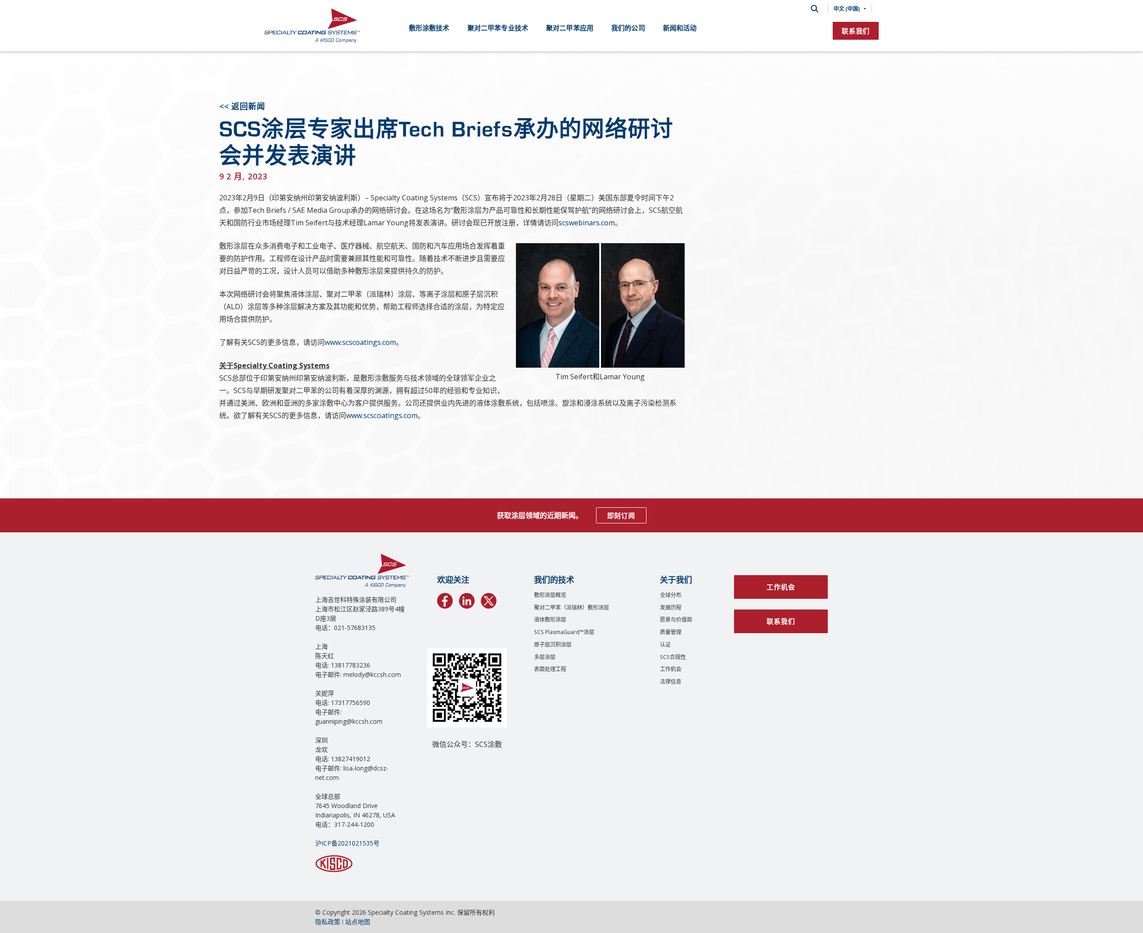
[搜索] (814, 8)
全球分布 (670, 595)
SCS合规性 (673, 657)
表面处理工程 (550, 669)
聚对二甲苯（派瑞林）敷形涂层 (571, 607)
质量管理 (670, 632)
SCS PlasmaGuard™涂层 (564, 632)
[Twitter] (488, 599)
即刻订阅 (621, 515)
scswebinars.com (587, 223)
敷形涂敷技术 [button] (429, 27)
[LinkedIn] (467, 599)
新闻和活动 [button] (680, 27)
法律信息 (670, 681)
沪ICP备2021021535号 (347, 843)
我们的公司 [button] (628, 27)
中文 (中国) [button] (847, 8)
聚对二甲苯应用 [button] (569, 27)
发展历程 (670, 607)
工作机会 (670, 669)
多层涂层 (544, 657)
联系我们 (856, 30)
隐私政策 (327, 921)
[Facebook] (445, 599)
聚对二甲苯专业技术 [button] (497, 27)
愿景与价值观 (676, 619)
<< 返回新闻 (242, 106)
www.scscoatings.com (360, 342)
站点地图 (357, 921)
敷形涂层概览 (550, 595)
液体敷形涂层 (550, 619)
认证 (665, 644)
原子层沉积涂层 (553, 644)
